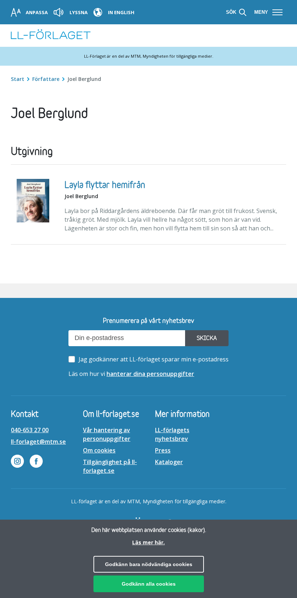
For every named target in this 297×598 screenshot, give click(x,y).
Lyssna (79, 12)
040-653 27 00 (30, 430)
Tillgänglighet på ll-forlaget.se (110, 466)
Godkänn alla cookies (149, 584)
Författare (46, 79)
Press (163, 450)
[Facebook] (36, 462)
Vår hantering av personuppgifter (106, 434)
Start (18, 79)
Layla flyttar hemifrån (104, 185)
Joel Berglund (81, 196)
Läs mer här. (148, 542)
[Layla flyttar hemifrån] (33, 202)
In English (121, 12)
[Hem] (51, 35)
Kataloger (169, 462)
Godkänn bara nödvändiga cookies (148, 564)
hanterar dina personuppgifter (150, 374)
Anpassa (37, 12)
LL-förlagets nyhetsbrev (172, 434)
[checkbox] (150, 359)
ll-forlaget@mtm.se (38, 442)
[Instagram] (17, 462)
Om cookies (99, 450)
